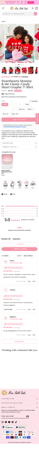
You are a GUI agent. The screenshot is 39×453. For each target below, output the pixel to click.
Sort (20, 256)
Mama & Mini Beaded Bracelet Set (7, 172)
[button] (7, 77)
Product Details (10, 147)
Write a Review (24, 249)
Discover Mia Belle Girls (12, 403)
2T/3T (5, 104)
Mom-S (13, 109)
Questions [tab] (16, 239)
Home (3, 21)
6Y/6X (20, 104)
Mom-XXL (15, 114)
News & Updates (8, 407)
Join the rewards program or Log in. (14, 126)
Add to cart (9, 165)
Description (8, 143)
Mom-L (30, 109)
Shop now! (31, 2)
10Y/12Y (5, 109)
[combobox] (19, 14)
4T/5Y (12, 104)
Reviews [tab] (6, 239)
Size (19, 101)
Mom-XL (5, 114)
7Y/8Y (27, 104)
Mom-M (21, 109)
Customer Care (8, 398)
